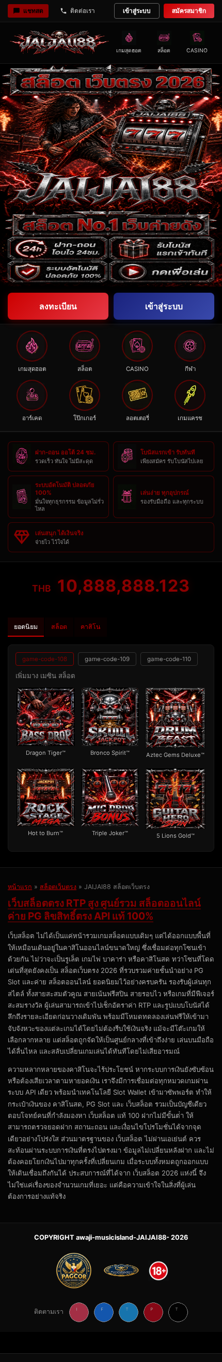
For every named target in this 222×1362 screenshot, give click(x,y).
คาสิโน (91, 626)
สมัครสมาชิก (189, 11)
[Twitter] (128, 1312)
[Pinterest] (153, 1312)
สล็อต (59, 626)
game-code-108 (44, 659)
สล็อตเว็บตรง (58, 887)
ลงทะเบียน (58, 306)
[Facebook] (103, 1312)
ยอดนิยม (26, 626)
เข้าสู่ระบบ (137, 11)
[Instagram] (79, 1312)
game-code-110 (169, 659)
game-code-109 (107, 659)
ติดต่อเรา (82, 11)
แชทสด (33, 11)
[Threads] (178, 1312)
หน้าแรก (20, 887)
